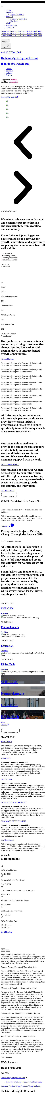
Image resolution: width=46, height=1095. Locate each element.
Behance (9, 75)
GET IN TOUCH (7, 491)
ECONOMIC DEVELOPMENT (13, 821)
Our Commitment (7, 840)
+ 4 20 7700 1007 (11, 52)
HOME (8, 10)
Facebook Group (27, 1086)
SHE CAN (7, 608)
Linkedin (9, 73)
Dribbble (9, 69)
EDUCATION (6, 779)
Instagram (9, 71)
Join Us (8, 23)
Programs (9, 12)
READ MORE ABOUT (10, 465)
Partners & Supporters (18, 19)
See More (4, 613)
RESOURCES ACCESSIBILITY (14, 802)
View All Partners (7, 359)
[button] (23, 142)
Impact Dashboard (17, 15)
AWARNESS (6, 758)
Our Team (14, 21)
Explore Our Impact (8, 97)
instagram (4, 1086)
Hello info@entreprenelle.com (19, 58)
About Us (9, 17)
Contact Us (10, 27)
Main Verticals (6, 742)
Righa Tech (8, 664)
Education (7, 645)
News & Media (11, 25)
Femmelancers (10, 627)
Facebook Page (14, 1086)
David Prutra (6, 932)
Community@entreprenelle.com (13, 1078)
